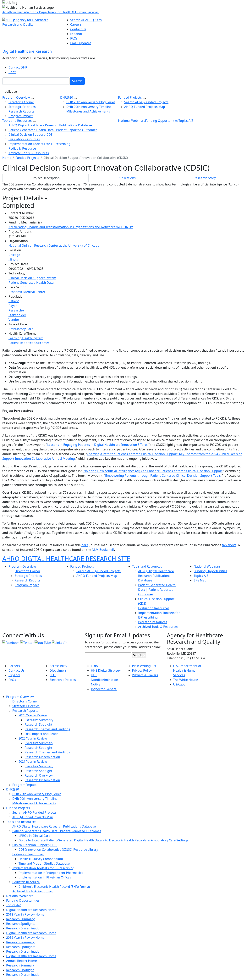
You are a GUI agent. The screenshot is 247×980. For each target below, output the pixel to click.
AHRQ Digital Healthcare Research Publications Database (50, 125)
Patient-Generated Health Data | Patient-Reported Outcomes (157, 589)
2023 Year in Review (33, 715)
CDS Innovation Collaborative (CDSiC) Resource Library (58, 849)
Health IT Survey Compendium (41, 859)
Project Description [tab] (45, 178)
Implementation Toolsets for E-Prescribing (39, 144)
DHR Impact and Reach (41, 734)
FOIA (94, 666)
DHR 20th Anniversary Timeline (89, 107)
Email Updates (80, 43)
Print (12, 72)
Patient (13, 301)
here (84, 545)
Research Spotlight (38, 724)
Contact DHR (17, 67)
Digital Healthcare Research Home (31, 910)
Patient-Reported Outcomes (29, 343)
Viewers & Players (145, 675)
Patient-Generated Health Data (31, 282)
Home (6, 158)
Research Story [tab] (205, 178)
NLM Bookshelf (103, 550)
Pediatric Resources (152, 622)
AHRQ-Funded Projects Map (144, 107)
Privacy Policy (142, 670)
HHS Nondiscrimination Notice (104, 679)
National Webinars (131, 120)
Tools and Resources (17, 120)
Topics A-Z (185, 120)
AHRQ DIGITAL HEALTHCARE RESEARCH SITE (66, 558)
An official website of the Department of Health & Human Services (50, 12)
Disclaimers (58, 670)
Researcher (16, 310)
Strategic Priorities (22, 107)
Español (76, 34)
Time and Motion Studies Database (44, 863)
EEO (53, 675)
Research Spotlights (20, 924)
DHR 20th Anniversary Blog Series (90, 102)
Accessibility (58, 666)
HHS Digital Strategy (106, 670)
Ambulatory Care (20, 329)
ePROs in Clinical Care (34, 836)
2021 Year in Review (33, 761)
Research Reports (21, 111)
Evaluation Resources (24, 139)
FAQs (74, 38)
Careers (76, 24)
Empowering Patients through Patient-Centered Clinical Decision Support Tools (163, 475)
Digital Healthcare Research (27, 51)
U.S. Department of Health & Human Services (187, 670)
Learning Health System (25, 338)
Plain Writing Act (144, 666)
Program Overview (16, 97)
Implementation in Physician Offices (45, 877)
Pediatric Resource (22, 148)
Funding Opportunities (161, 120)
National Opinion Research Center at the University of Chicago (53, 245)
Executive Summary (39, 720)
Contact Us (78, 29)
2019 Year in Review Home (25, 937)
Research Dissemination (42, 757)
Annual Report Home (21, 961)
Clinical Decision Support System (32, 278)
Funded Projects (130, 97)
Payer (12, 306)
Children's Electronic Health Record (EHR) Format (54, 886)
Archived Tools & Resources (28, 153)
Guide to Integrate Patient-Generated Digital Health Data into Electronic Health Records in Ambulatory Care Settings (103, 840)
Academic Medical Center (26, 292)
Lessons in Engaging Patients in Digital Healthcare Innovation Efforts (97, 445)
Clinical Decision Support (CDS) (30, 134)
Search (77, 81)
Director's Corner (21, 102)
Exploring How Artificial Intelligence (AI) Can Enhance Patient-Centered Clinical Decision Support (152, 471)
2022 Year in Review (33, 738)
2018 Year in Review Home (25, 914)
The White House (185, 680)
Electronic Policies (63, 680)
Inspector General (104, 689)
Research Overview (39, 775)
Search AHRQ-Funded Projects (146, 102)
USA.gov (179, 684)
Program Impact (20, 116)
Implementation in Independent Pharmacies (51, 873)
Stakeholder (17, 315)
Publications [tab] (127, 178)
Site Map (200, 580)
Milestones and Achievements (88, 111)
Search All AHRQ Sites (86, 20)
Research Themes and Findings (47, 729)
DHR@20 (67, 97)
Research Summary (20, 919)
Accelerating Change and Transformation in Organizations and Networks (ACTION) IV (70, 227)
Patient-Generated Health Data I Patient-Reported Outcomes (52, 130)
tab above (229, 545)
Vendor (13, 319)
